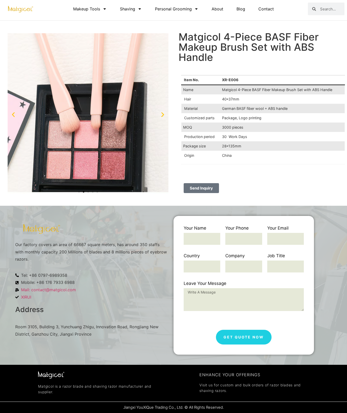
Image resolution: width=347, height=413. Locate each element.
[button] (13, 114)
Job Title (276, 256)
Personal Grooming (173, 8)
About (217, 8)
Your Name (195, 228)
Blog (240, 8)
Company (235, 256)
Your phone (237, 228)
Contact (266, 8)
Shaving (127, 8)
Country (192, 256)
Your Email (278, 228)
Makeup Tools (86, 8)
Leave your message (205, 283)
